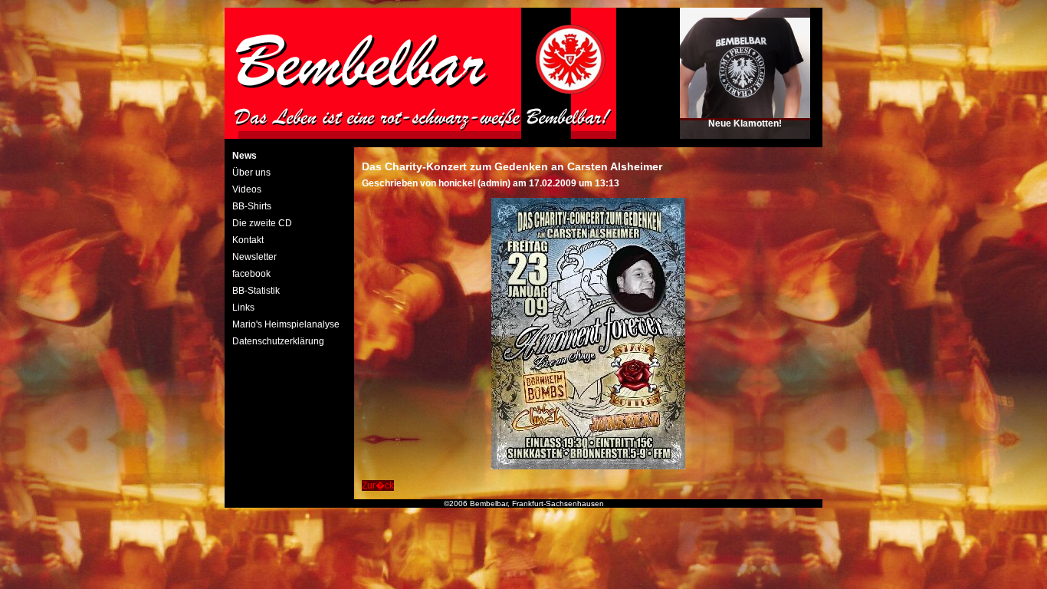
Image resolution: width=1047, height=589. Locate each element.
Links (243, 307)
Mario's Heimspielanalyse (286, 324)
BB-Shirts (251, 206)
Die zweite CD (262, 223)
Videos (246, 189)
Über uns (251, 172)
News (244, 155)
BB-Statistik (256, 290)
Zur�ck (378, 485)
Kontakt (248, 240)
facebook (251, 273)
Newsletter (254, 257)
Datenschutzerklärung (278, 341)
